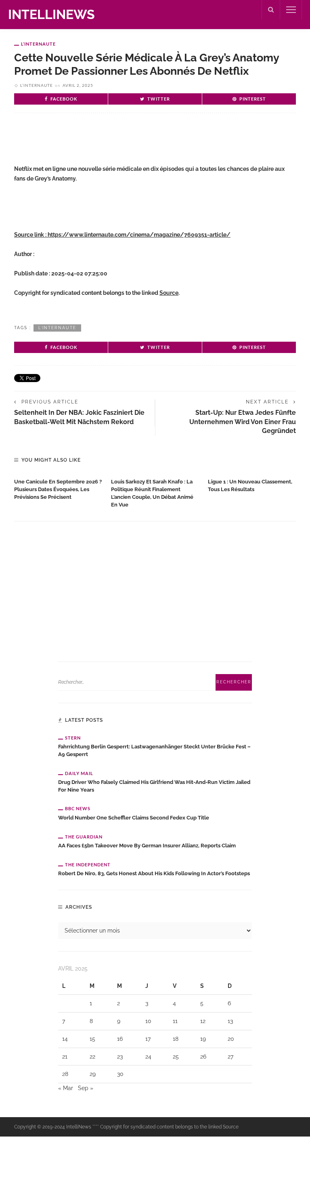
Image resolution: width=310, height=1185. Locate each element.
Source (168, 293)
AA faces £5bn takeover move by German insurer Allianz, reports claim (147, 846)
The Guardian (84, 836)
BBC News (77, 808)
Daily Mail (79, 773)
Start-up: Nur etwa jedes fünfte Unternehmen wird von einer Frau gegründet (242, 422)
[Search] (271, 9)
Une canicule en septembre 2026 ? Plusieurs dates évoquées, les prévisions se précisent (58, 489)
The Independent (88, 864)
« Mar (65, 1088)
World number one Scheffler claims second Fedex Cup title (133, 818)
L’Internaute (38, 43)
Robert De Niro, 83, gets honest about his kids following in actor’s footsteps (154, 873)
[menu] (291, 10)
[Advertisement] (108, 145)
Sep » (85, 1088)
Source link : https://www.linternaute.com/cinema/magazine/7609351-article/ (122, 234)
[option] (58, 487)
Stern (73, 737)
